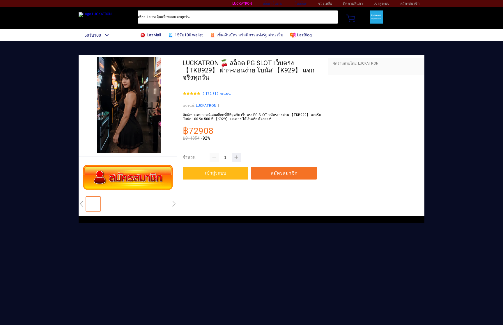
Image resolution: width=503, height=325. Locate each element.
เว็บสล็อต (300, 3)
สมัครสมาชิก (409, 3)
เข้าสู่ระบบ (381, 3)
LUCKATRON (242, 3)
